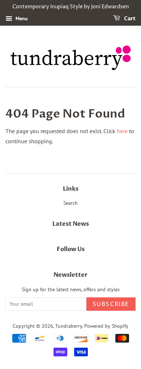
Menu (21, 18)
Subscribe (111, 304)
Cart (129, 18)
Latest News (70, 224)
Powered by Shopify (106, 326)
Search (70, 203)
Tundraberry (68, 326)
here (122, 131)
